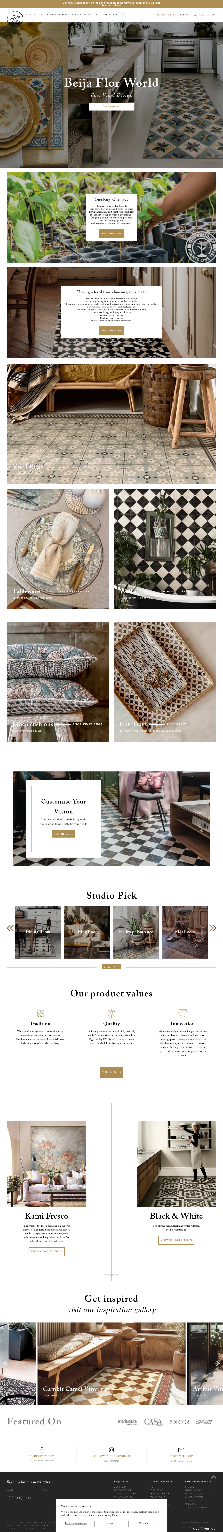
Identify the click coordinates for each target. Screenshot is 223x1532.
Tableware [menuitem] (51, 15)
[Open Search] (195, 15)
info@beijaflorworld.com (181, 1461)
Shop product (50, 1395)
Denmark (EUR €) (203, 1530)
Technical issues (195, 1500)
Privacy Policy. (111, 1515)
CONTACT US (156, 1490)
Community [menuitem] (106, 15)
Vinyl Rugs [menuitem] (33, 15)
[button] (12, 928)
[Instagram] (19, 1498)
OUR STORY (120, 1486)
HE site (161, 15)
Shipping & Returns (196, 1507)
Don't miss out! (111, 106)
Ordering (190, 1503)
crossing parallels (206, 1522)
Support (185, 15)
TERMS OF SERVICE (159, 1493)
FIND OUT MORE (111, 233)
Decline (143, 1524)
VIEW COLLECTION (47, 1251)
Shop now (138, 1389)
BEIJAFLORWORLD (111, 1461)
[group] (38, 932)
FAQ (152, 1486)
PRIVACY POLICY (158, 1497)
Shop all (112, 967)
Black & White (176, 1217)
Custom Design (194, 1497)
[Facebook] (11, 1498)
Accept (110, 1524)
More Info (111, 1072)
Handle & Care (193, 1490)
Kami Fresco (46, 1217)
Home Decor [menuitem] (70, 15)
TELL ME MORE (63, 833)
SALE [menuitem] (121, 15)
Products (191, 1486)
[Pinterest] (28, 1498)
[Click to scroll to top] (213, 1477)
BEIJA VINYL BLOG (123, 1497)
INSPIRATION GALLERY (125, 1493)
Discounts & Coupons (198, 1493)
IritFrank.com (199, 1527)
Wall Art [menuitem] (89, 15)
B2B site (173, 15)
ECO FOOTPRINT (122, 1490)
